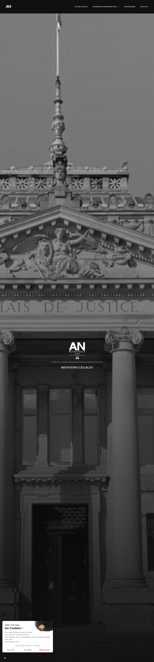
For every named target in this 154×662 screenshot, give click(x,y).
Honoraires (129, 7)
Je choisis (27, 650)
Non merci (11, 650)
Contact (144, 7)
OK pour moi (44, 650)
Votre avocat (81, 7)
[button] (5, 658)
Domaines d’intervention (105, 7)
